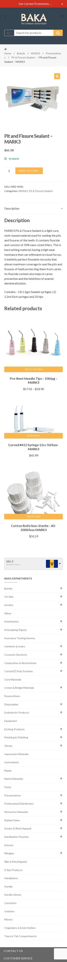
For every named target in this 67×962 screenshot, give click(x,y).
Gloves (8, 745)
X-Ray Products (13, 870)
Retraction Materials (16, 811)
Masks (8, 770)
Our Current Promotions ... (35, 3)
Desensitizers (12, 696)
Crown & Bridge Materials (19, 687)
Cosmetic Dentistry (15, 654)
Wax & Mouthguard (15, 861)
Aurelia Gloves (12, 894)
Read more (33, 435)
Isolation (9, 911)
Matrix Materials (13, 778)
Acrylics (8, 605)
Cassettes (10, 903)
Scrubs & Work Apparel (17, 828)
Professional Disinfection (19, 803)
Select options (33, 369)
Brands (21, 53)
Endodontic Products (16, 712)
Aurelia (8, 886)
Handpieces (11, 878)
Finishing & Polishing (16, 737)
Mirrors (8, 919)
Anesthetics (11, 621)
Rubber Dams (12, 820)
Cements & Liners (14, 646)
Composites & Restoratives (20, 663)
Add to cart (29, 170)
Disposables (11, 704)
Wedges (9, 853)
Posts (7, 787)
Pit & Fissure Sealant (23, 57)
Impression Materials (16, 754)
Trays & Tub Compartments (20, 936)
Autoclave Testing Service (19, 638)
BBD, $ (9, 561)
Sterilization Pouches (16, 836)
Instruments (11, 762)
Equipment (10, 720)
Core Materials (12, 679)
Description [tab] (11, 208)
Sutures (9, 845)
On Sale (8, 596)
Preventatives (12, 795)
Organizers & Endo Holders (20, 927)
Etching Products (14, 729)
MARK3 (35, 53)
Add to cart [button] (33, 516)
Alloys (7, 613)
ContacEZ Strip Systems (18, 671)
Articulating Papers (15, 629)
